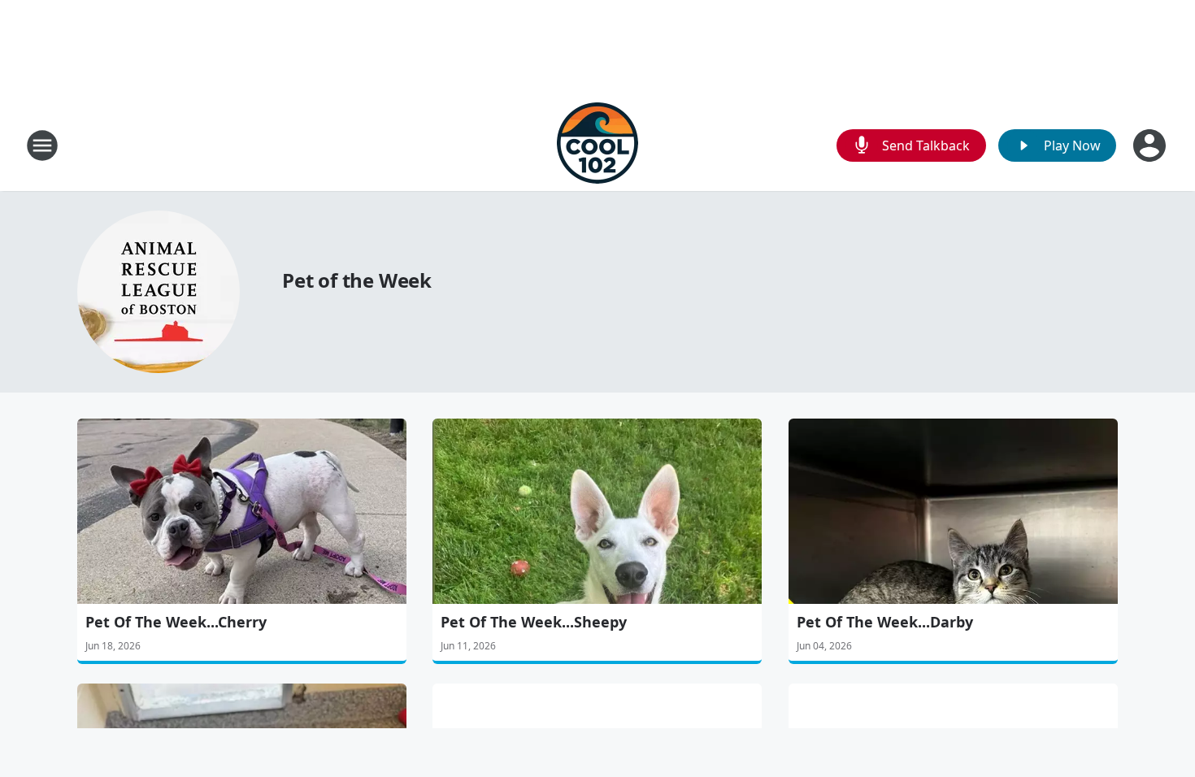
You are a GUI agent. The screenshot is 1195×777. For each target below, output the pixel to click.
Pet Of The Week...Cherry (176, 622)
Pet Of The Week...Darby (885, 622)
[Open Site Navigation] (42, 145)
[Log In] (1151, 145)
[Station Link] (597, 145)
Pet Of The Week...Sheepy (534, 622)
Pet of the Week (357, 280)
